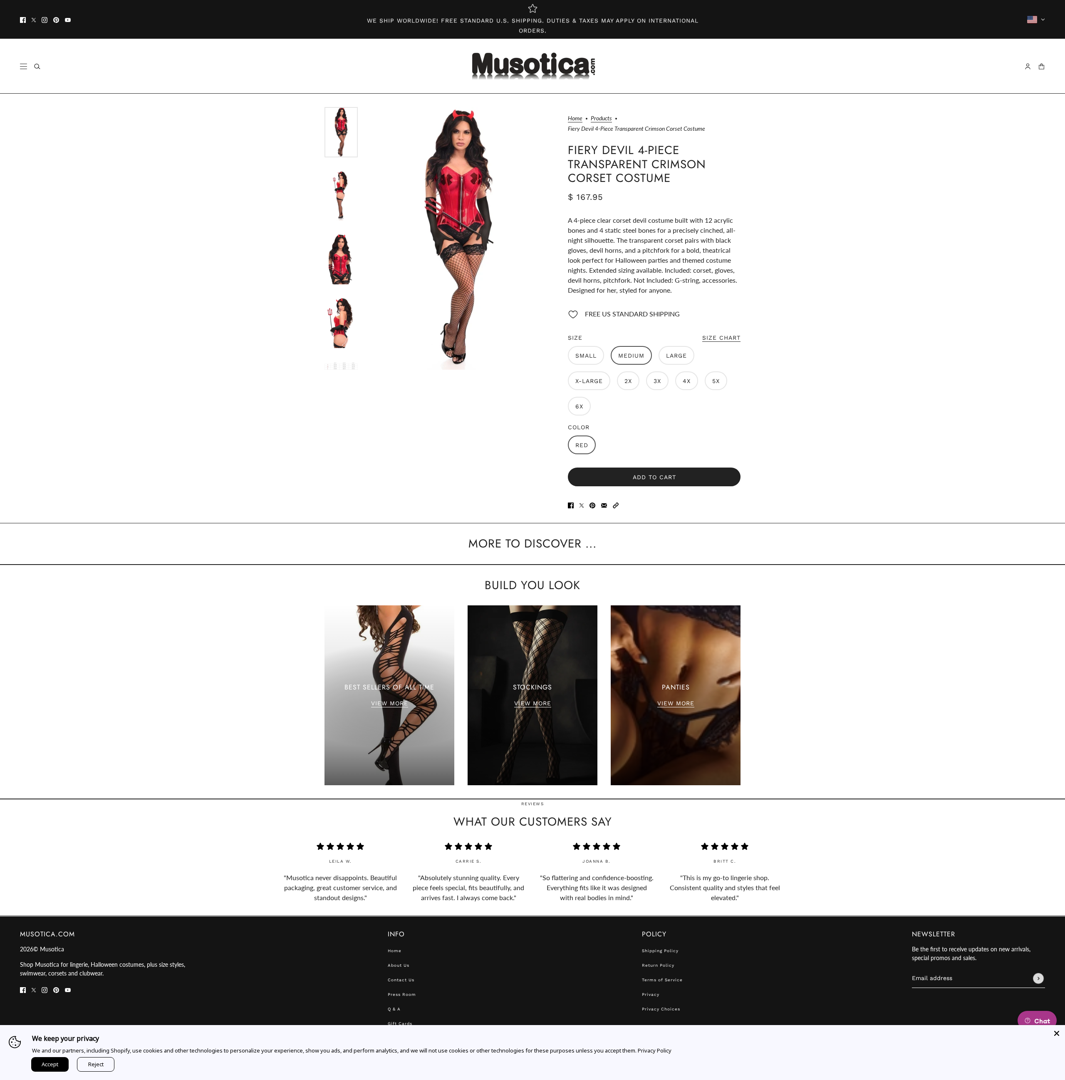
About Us (398, 965)
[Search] (37, 66)
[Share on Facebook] (571, 504)
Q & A (394, 1009)
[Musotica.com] (533, 66)
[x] (33, 19)
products (601, 118)
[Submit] (1038, 978)
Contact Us (401, 980)
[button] (615, 504)
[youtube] (68, 19)
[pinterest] (56, 19)
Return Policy (658, 965)
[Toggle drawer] (23, 66)
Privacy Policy (654, 1050)
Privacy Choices (661, 1009)
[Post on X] (581, 504)
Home (575, 118)
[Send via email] (604, 504)
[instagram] (44, 19)
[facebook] (23, 19)
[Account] (1027, 66)
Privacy (650, 994)
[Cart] (1041, 66)
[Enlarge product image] (458, 238)
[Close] (1057, 1033)
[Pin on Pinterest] (592, 504)
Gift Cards (400, 1023)
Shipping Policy (660, 950)
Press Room (402, 994)
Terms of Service (662, 980)
